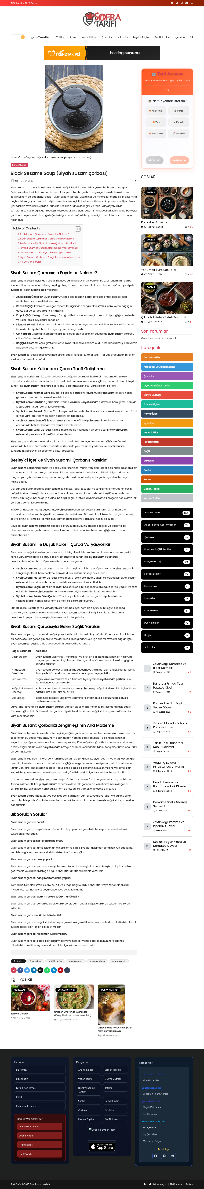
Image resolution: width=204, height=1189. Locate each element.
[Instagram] (164, 1156)
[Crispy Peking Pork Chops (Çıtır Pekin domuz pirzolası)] (117, 1005)
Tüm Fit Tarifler (151, 1080)
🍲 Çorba (178, 110)
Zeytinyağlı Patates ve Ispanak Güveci (168, 824)
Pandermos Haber (29, 1126)
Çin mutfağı (35, 961)
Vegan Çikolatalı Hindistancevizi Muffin (168, 765)
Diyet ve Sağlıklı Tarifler (157, 385)
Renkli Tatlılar (150, 1113)
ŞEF (16, 180)
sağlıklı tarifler (55, 961)
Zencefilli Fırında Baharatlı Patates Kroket (171, 725)
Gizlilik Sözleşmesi (26, 1087)
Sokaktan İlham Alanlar (155, 1093)
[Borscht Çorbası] (30, 998)
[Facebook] (155, 1156)
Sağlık (147, 451)
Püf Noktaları (162, 37)
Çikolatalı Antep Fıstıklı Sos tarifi (163, 317)
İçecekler (180, 37)
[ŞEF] (13, 181)
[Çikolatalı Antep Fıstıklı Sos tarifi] (167, 298)
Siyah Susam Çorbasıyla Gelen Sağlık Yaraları (46, 252)
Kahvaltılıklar (89, 37)
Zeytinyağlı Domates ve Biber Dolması (169, 666)
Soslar (73, 37)
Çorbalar (107, 37)
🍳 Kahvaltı (178, 122)
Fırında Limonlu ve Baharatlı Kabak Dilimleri (170, 784)
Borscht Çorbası (19, 1013)
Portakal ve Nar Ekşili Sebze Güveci (167, 705)
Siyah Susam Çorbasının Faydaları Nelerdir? (44, 234)
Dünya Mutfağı (32, 157)
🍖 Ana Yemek (156, 110)
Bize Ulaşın (22, 1078)
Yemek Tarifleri (152, 498)
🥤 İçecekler (178, 133)
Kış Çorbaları (150, 1134)
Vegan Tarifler (152, 488)
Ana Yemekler (41, 37)
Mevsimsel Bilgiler (153, 1141)
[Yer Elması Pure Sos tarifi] (167, 250)
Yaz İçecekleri (150, 1127)
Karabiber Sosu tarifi (155, 222)
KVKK (19, 1096)
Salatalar (122, 37)
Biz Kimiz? (21, 1069)
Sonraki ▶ (179, 160)
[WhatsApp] (173, 1156)
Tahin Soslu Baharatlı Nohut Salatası (168, 745)
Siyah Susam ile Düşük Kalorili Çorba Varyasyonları (49, 248)
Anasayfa (16, 157)
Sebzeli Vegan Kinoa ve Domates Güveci (169, 844)
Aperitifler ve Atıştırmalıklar (159, 366)
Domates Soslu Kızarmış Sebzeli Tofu (170, 804)
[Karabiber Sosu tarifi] (167, 203)
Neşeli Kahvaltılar (152, 1107)
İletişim (189, 1184)
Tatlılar (60, 37)
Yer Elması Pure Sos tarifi (158, 270)
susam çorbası (97, 961)
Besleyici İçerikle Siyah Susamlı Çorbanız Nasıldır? (48, 243)
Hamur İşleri (150, 413)
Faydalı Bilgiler (141, 37)
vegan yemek (118, 961)
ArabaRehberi (26, 1135)
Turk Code (16, 1184)
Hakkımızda (176, 1184)
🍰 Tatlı (156, 122)
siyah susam (75, 961)
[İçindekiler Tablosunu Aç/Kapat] (76, 229)
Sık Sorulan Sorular (30, 261)
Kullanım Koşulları (26, 1106)
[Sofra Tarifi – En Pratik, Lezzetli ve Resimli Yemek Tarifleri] (102, 19)
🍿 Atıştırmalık (156, 133)
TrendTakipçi (26, 1144)
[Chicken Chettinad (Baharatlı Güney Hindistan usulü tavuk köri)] (74, 997)
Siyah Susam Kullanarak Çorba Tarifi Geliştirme (47, 238)
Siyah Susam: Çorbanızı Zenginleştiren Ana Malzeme (50, 257)
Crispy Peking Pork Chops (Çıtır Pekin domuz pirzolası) (115, 1029)
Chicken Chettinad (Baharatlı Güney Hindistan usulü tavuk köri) (72, 1013)
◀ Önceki (154, 160)
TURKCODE (25, 1153)
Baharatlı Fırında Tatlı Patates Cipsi (168, 685)
